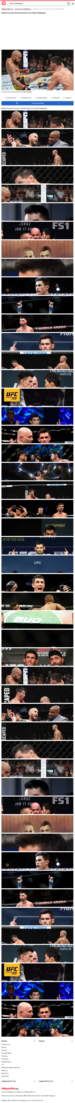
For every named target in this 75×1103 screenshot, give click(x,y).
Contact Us (11, 1096)
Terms (43, 1096)
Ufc (2, 1064)
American (56, 98)
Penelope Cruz (26, 98)
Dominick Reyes (42, 98)
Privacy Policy (36, 1096)
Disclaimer (19, 1096)
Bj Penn (3, 1047)
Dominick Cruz (11, 98)
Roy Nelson (4, 1059)
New (47, 1096)
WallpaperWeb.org (7, 9)
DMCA (25, 1096)
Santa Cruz (4, 1073)
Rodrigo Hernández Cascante (10, 1067)
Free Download (38, 103)
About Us (4, 1096)
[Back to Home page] (3, 3)
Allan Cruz (4, 1070)
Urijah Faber (5, 1076)
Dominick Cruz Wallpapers (23, 9)
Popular (52, 1096)
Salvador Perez (6, 1062)
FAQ (29, 1096)
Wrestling (4, 1056)
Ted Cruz (4, 1050)
